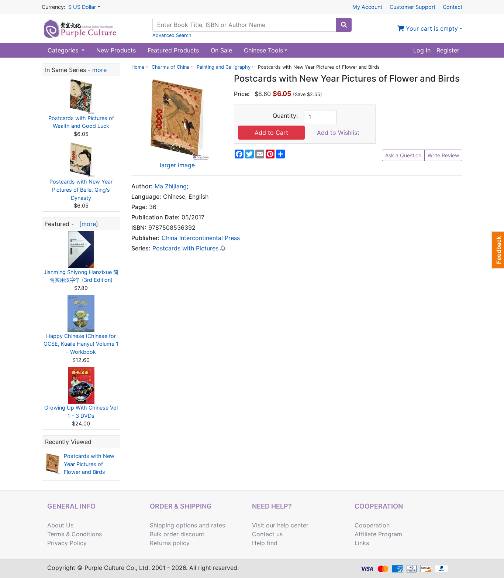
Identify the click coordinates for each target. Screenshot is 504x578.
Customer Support (412, 7)
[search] (344, 25)
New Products (116, 50)
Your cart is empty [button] (431, 28)
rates (218, 525)
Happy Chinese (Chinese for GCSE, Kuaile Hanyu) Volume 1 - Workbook (81, 344)
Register (447, 50)
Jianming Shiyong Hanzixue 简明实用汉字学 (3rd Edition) (81, 276)
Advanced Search (171, 35)
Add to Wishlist (338, 132)
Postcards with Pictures (185, 248)
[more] (87, 224)
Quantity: (285, 115)
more (99, 69)
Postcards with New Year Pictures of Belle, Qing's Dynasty (81, 189)
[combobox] (244, 25)
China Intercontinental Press (201, 238)
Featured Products (173, 50)
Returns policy (170, 543)
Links (362, 543)
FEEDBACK (497, 250)
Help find (264, 543)
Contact (452, 7)
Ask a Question (403, 155)
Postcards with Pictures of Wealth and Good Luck (81, 122)
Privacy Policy (67, 543)
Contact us (267, 534)
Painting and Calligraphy (224, 67)
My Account (367, 7)
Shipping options (173, 525)
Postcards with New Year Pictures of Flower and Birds (89, 464)
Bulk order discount (177, 534)
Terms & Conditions (74, 534)
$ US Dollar (82, 7)
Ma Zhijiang (171, 186)
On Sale (221, 50)
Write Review (443, 155)
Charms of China (170, 67)
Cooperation (372, 525)
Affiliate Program (378, 534)
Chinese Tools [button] (263, 50)
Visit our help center (280, 525)
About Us (60, 525)
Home (137, 67)
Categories (64, 50)
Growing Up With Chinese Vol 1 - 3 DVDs (81, 411)
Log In (422, 50)
